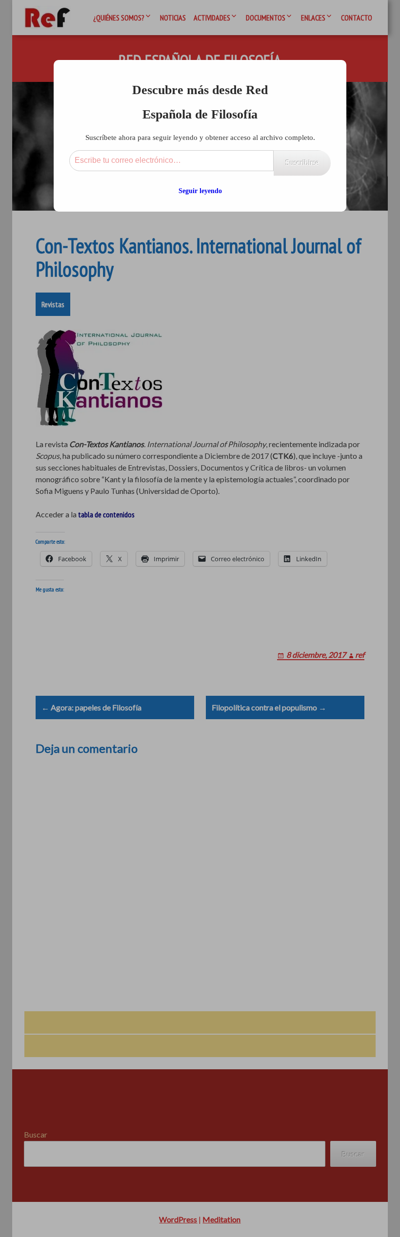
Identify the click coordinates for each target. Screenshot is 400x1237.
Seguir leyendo (200, 191)
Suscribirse (302, 162)
